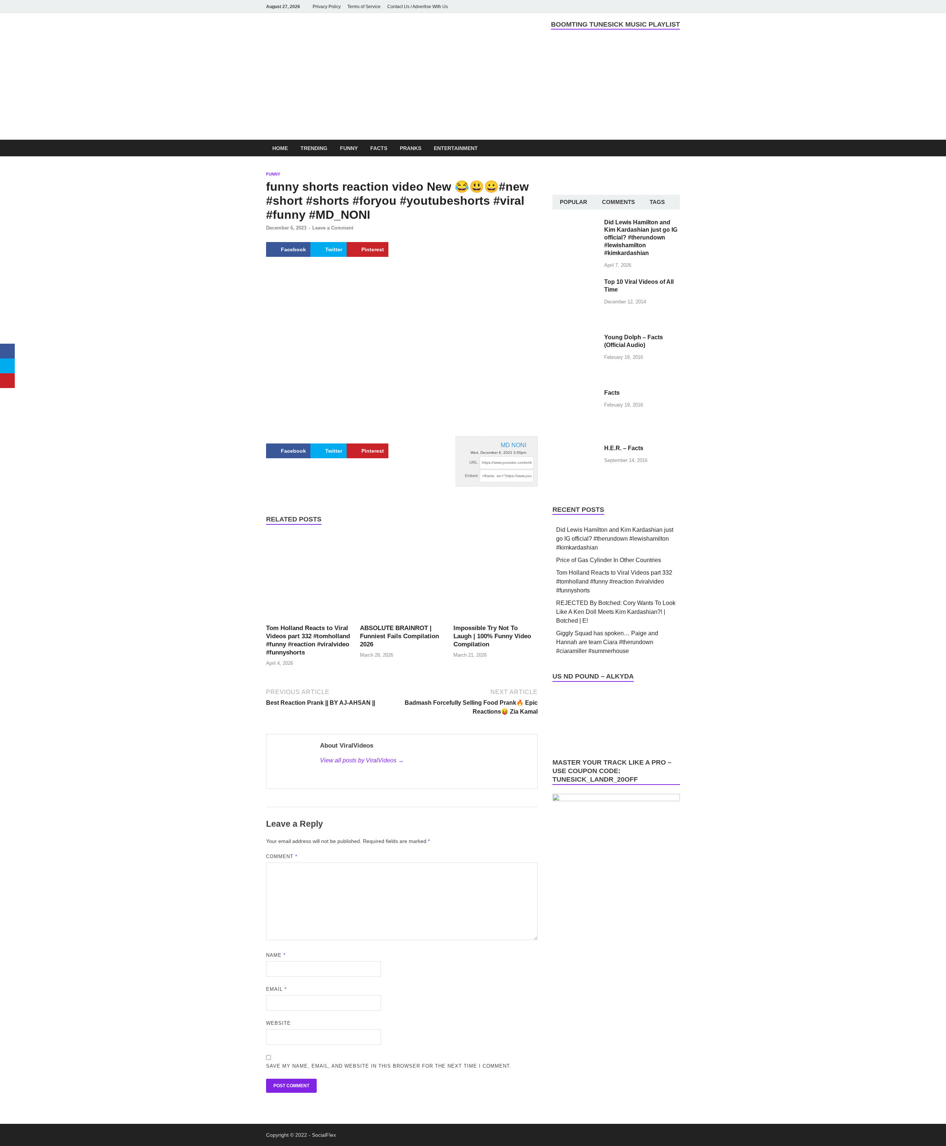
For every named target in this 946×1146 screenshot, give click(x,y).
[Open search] (676, 148)
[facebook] (623, 6)
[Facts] (575, 393)
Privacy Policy (327, 6)
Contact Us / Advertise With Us (417, 6)
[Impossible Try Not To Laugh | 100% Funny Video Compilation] (495, 578)
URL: (474, 462)
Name (276, 955)
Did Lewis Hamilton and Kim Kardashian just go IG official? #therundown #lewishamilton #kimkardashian (640, 237)
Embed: (472, 475)
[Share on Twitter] (7, 365)
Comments (618, 202)
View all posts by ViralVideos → (362, 760)
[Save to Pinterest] (7, 380)
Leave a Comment (332, 228)
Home (280, 148)
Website (278, 1023)
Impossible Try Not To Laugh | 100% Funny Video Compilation (492, 636)
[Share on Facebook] (7, 351)
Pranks (410, 148)
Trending (313, 148)
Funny (349, 148)
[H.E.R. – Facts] (575, 449)
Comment (281, 856)
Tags (657, 202)
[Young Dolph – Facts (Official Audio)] (575, 338)
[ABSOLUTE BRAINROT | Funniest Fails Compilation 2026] (402, 578)
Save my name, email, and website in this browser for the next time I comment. (388, 1066)
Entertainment (456, 148)
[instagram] (644, 6)
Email (276, 989)
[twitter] (654, 6)
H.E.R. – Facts (623, 448)
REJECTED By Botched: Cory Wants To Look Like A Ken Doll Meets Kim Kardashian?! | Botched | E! (616, 612)
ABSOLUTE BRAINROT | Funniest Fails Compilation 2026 (399, 636)
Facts (378, 148)
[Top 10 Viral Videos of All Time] (575, 282)
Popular (573, 202)
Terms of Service (364, 6)
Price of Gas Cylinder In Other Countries (608, 560)
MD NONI (513, 445)
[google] (675, 6)
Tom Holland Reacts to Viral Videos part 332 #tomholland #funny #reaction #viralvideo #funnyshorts (614, 581)
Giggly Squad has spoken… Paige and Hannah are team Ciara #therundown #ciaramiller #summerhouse (607, 642)
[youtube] (634, 6)
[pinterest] (665, 6)
